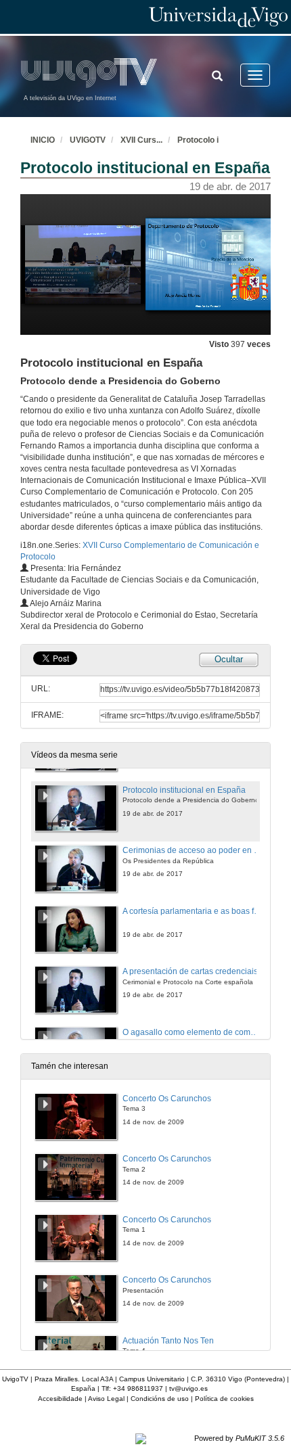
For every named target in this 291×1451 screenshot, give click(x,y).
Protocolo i (198, 140)
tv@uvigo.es (188, 1388)
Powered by (239, 1438)
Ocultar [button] (229, 659)
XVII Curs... (141, 140)
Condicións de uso (160, 1398)
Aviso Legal (106, 1398)
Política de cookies (224, 1398)
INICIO (42, 140)
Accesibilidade (60, 1398)
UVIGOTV (88, 140)
